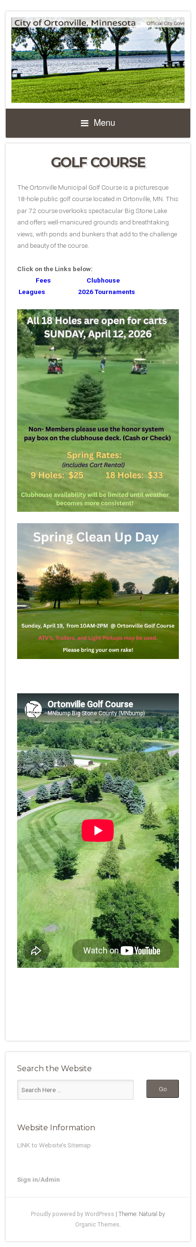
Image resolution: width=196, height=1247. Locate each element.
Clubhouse (103, 280)
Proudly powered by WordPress (72, 1214)
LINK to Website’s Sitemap (54, 1145)
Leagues (31, 291)
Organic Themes (97, 1224)
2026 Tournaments (106, 291)
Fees (34, 280)
